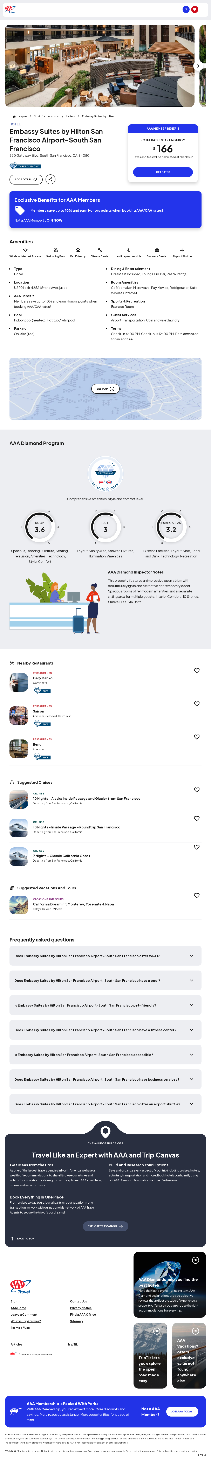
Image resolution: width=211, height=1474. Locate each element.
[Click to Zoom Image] (100, 66)
